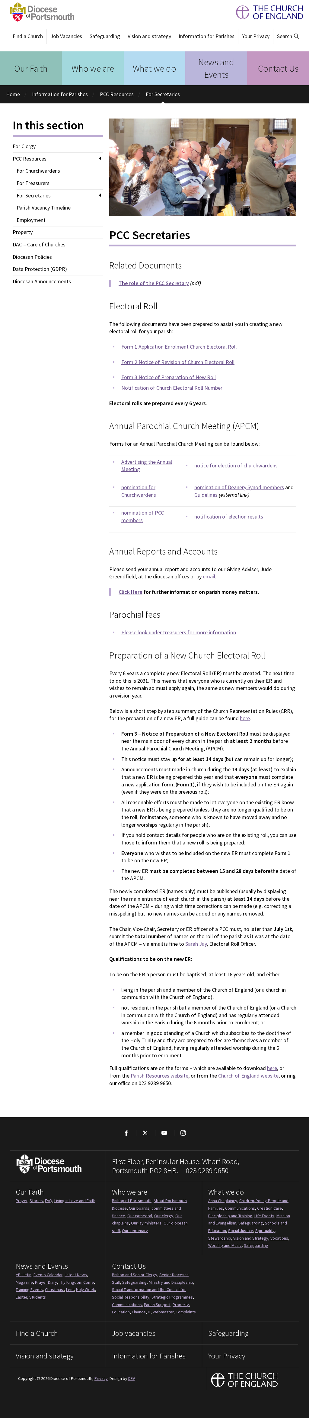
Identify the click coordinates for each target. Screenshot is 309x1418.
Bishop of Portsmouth (131, 1200)
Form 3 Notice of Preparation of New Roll (168, 377)
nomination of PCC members (142, 516)
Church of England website (248, 1075)
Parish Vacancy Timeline (44, 207)
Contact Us (278, 68)
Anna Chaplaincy (222, 1200)
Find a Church (28, 36)
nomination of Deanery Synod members (239, 487)
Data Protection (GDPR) (40, 269)
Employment (31, 220)
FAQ (48, 1200)
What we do (154, 68)
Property (23, 232)
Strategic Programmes (172, 1297)
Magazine (24, 1282)
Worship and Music (225, 1245)
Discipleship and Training (230, 1215)
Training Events (29, 1289)
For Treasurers (33, 183)
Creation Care (269, 1208)
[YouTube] (164, 1133)
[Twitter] (145, 1133)
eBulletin (23, 1274)
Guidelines (206, 494)
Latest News (76, 1274)
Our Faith (31, 68)
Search (284, 36)
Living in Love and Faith (74, 1200)
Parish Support (157, 1304)
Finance (139, 1312)
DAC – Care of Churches (39, 244)
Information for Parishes (206, 36)
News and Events (216, 68)
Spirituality (265, 1230)
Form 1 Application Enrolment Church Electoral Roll (179, 346)
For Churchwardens (38, 171)
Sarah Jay (196, 943)
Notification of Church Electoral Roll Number (171, 387)
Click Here (130, 591)
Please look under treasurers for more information (178, 632)
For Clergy (24, 146)
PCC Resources (117, 94)
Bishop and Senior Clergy (134, 1274)
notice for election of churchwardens (236, 465)
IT (149, 1312)
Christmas (54, 1289)
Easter (21, 1297)
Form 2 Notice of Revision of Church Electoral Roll (177, 362)
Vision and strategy (149, 36)
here (245, 718)
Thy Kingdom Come (76, 1282)
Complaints (186, 1312)
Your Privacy (255, 36)
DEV (131, 1378)
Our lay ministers (146, 1223)
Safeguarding (105, 36)
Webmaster (163, 1312)
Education (121, 1312)
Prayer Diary (46, 1282)
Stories (36, 1200)
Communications (240, 1208)
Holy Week (85, 1289)
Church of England (244, 1380)
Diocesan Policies (32, 257)
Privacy (101, 1378)
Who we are (93, 68)
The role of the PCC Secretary (154, 283)
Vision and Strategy (250, 1238)
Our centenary (135, 1230)
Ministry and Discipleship (171, 1282)
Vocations (279, 1238)
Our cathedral (139, 1215)
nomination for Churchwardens (138, 491)
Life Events (264, 1215)
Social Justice (240, 1230)
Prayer (21, 1200)
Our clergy (163, 1215)
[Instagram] (183, 1133)
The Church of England (266, 12)
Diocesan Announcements (42, 281)
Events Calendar (47, 1274)
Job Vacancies (66, 36)
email (209, 576)
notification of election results (228, 516)
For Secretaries (163, 94)
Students (37, 1297)
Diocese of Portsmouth (40, 12)
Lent (70, 1289)
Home (13, 94)
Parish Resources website (159, 1075)
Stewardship (219, 1238)
